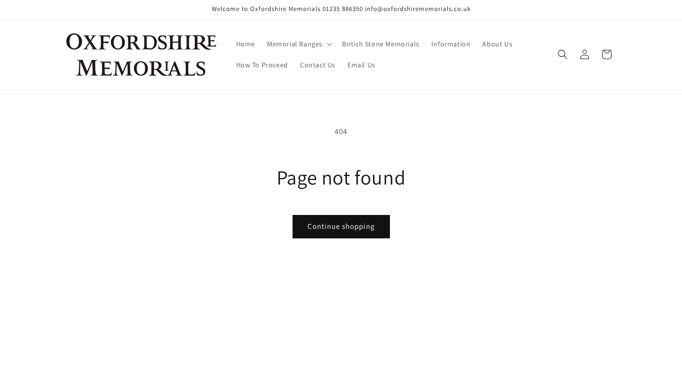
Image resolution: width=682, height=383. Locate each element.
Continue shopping (341, 226)
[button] (298, 43)
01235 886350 (343, 8)
